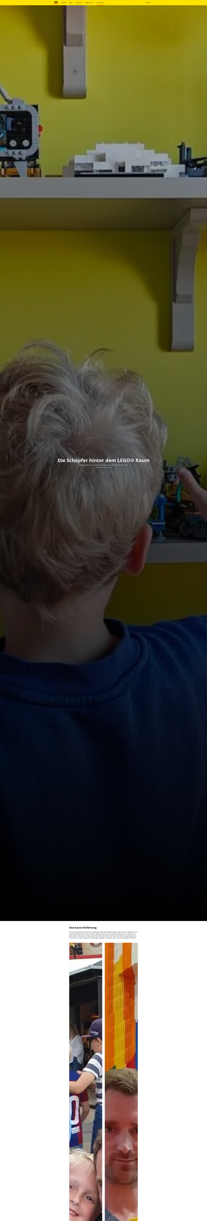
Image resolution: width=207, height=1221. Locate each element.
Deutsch (148, 2)
